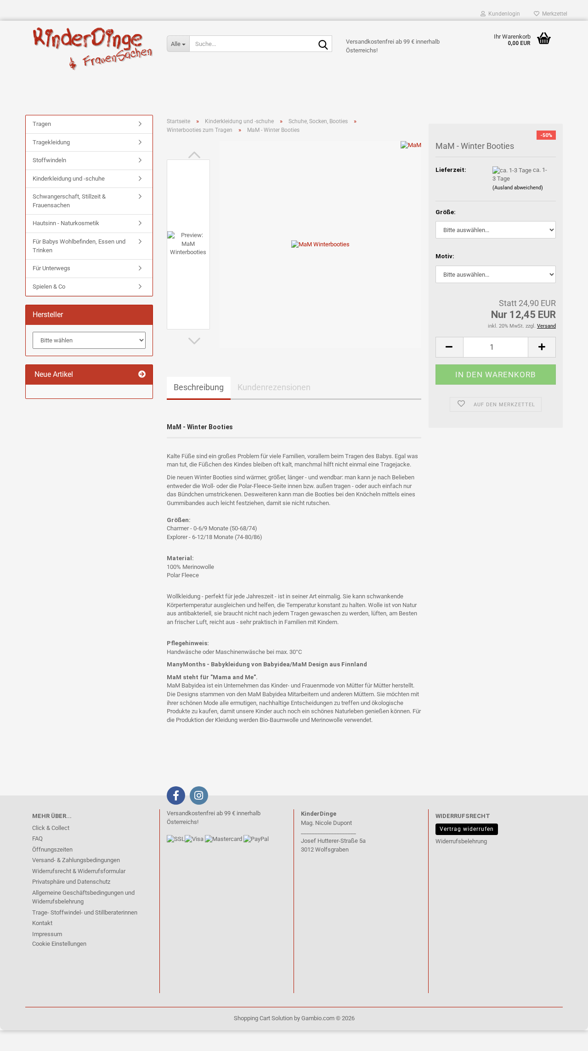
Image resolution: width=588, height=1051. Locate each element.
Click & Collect (50, 827)
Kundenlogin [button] (503, 14)
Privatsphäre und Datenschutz (71, 881)
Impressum (47, 934)
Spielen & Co (49, 286)
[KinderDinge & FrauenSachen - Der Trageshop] (92, 48)
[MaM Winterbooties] (320, 244)
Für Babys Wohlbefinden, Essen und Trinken (79, 246)
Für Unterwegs (51, 268)
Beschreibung (199, 387)
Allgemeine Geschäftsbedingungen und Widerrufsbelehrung (83, 897)
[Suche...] (323, 44)
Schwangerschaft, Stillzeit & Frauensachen (69, 201)
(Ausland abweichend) (517, 188)
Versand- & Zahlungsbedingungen (76, 860)
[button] (194, 155)
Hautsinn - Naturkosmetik (66, 223)
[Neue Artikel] (142, 374)
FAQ (37, 838)
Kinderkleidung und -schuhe (69, 178)
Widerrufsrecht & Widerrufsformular (78, 871)
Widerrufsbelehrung (461, 841)
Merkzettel (553, 14)
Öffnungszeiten (52, 849)
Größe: (445, 212)
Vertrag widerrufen (467, 829)
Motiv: (444, 256)
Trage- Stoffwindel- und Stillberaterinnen (84, 912)
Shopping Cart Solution (263, 1018)
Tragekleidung (51, 142)
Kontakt (42, 923)
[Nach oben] (25, 1037)
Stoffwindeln (49, 160)
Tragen (42, 123)
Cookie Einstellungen (59, 943)
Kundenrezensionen (274, 387)
